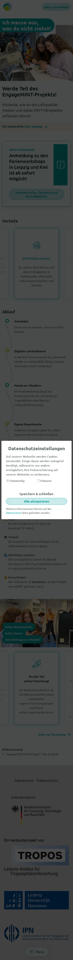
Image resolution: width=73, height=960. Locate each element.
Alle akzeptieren (36, 501)
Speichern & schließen (36, 494)
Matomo (45, 480)
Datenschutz (13, 512)
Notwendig (17, 480)
